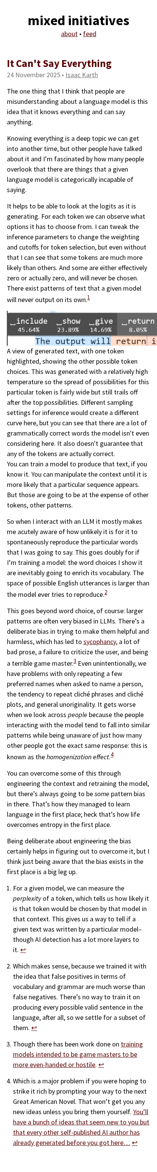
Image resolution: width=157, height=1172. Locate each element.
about (69, 33)
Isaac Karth (82, 74)
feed (89, 33)
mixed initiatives (78, 20)
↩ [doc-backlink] (23, 949)
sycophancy (99, 641)
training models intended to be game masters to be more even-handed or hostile (78, 1054)
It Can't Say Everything (59, 63)
